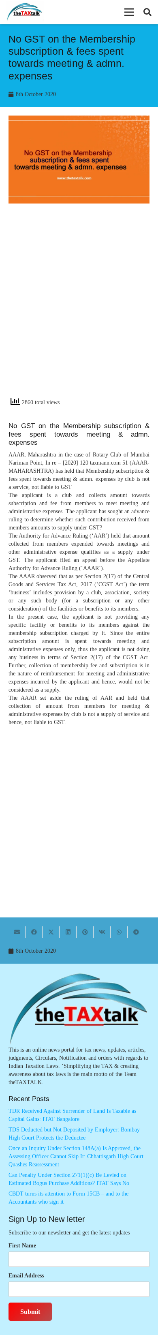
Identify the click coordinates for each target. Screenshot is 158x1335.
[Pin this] (85, 932)
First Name (22, 1246)
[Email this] (17, 932)
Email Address (26, 1276)
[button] (129, 12)
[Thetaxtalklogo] (25, 12)
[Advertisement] (79, 307)
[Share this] (34, 932)
